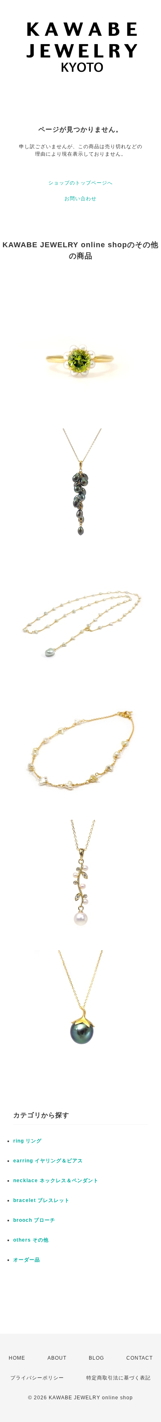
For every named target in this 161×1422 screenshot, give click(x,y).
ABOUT (56, 1358)
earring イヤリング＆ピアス (48, 1161)
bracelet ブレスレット (41, 1200)
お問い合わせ (80, 198)
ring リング (27, 1141)
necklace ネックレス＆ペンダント (56, 1180)
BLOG (96, 1358)
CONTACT (139, 1358)
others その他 (31, 1240)
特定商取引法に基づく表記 (118, 1378)
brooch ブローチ (34, 1220)
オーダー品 (26, 1260)
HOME (17, 1358)
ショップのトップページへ (80, 183)
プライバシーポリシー (37, 1378)
